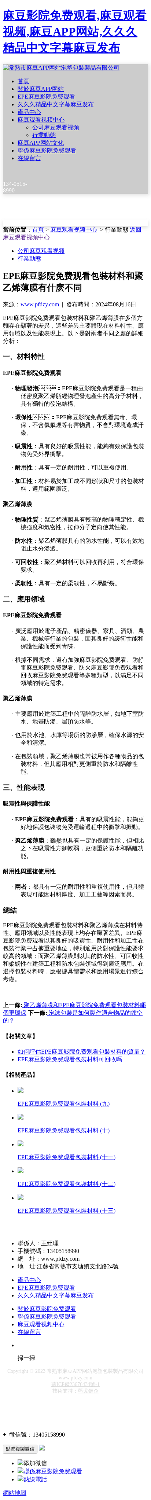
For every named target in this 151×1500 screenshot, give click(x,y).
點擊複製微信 (20, 1449)
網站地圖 (14, 1493)
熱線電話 (35, 1479)
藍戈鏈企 (88, 1391)
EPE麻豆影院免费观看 (46, 96)
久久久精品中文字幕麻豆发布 (56, 104)
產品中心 (29, 112)
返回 (135, 229)
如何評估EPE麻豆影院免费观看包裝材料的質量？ (82, 1051)
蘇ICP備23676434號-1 (75, 1384)
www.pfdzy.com (40, 304)
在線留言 (29, 158)
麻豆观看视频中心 (41, 120)
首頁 (23, 81)
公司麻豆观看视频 (55, 127)
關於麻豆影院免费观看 (47, 1309)
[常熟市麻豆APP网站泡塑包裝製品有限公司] (61, 68)
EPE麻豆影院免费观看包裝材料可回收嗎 (70, 1059)
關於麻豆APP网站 (41, 89)
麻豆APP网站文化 (41, 143)
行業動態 (44, 135)
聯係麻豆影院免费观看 (47, 150)
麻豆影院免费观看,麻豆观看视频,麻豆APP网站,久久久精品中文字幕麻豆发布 (75, 31)
